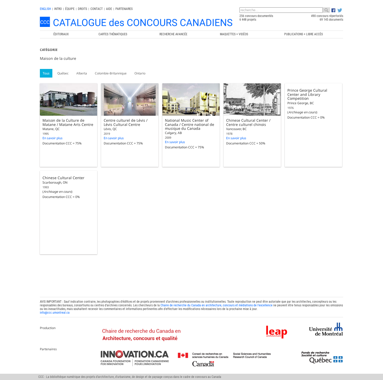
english (45, 9)
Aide (109, 9)
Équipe (70, 9)
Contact (96, 9)
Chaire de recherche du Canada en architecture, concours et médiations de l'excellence (216, 305)
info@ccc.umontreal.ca (55, 312)
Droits (82, 9)
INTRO (58, 9)
